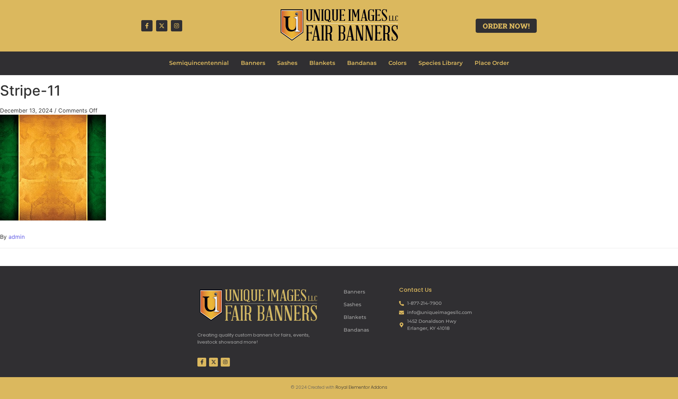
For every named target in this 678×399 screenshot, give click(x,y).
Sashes (287, 63)
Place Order (492, 63)
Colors (397, 63)
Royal (341, 387)
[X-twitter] (161, 25)
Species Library (440, 63)
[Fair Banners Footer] (258, 304)
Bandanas (361, 63)
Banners (253, 63)
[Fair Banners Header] (339, 24)
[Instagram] (176, 25)
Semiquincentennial (199, 63)
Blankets (322, 63)
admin (16, 236)
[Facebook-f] (147, 25)
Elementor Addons (367, 387)
